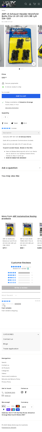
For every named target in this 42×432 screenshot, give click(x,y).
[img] (6, 301)
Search (4, 362)
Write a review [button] (20, 288)
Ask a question (10, 168)
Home (3, 10)
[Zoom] (34, 64)
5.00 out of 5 (26, 267)
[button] (6, 128)
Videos (4, 373)
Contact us (5, 365)
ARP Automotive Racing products (19, 217)
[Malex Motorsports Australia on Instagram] (22, 392)
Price (4, 74)
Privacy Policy (6, 382)
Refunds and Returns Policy (11, 379)
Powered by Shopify (9, 428)
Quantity (5, 113)
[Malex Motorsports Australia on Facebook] (26, 392)
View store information (12, 108)
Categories (5, 371)
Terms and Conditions (9, 376)
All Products (6, 368)
